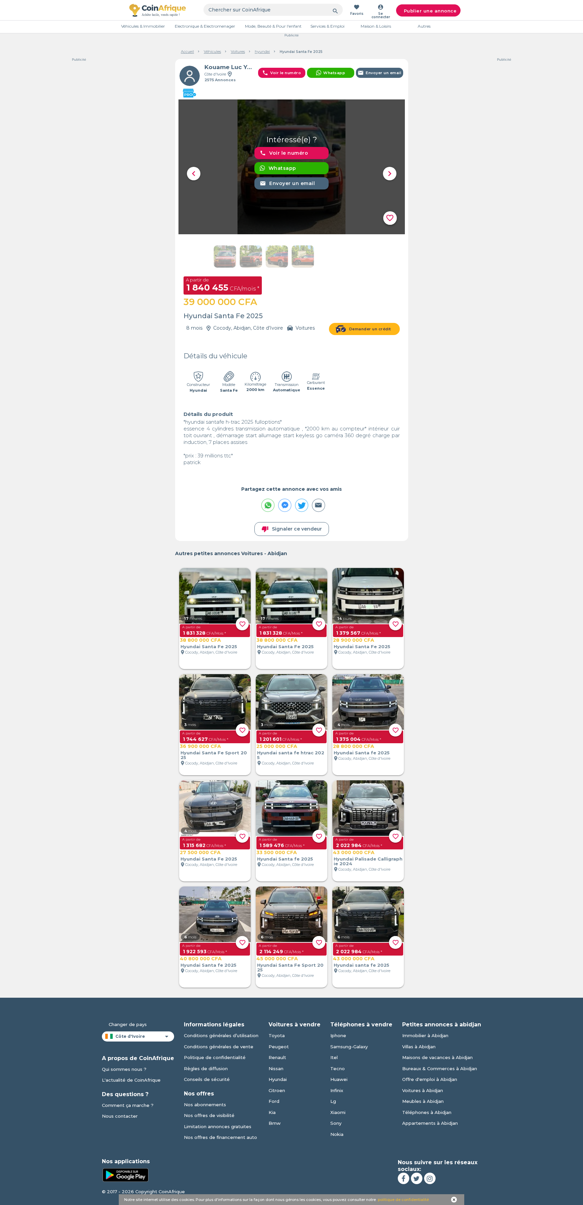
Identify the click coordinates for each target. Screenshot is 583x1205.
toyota (277, 1035)
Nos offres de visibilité (209, 1115)
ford (274, 1101)
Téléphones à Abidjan (426, 1112)
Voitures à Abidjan (422, 1090)
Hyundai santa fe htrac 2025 (290, 755)
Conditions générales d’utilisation (221, 1035)
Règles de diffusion (206, 1068)
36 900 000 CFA (200, 746)
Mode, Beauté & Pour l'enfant (273, 26)
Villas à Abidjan (419, 1046)
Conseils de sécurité (207, 1079)
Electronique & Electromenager (205, 26)
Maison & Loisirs (376, 26)
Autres (424, 26)
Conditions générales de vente (218, 1046)
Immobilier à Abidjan (425, 1035)
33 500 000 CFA (276, 852)
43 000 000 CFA (353, 852)
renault (277, 1057)
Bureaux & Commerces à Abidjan (439, 1068)
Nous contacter (120, 1116)
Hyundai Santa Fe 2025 (209, 646)
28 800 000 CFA (353, 746)
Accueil (187, 51)
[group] (291, 166)
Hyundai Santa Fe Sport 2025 (214, 755)
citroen (277, 1090)
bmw (275, 1123)
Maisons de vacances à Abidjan (437, 1057)
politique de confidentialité (403, 1199)
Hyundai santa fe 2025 (361, 965)
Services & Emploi (327, 26)
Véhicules (212, 51)
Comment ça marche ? (128, 1105)
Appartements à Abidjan (430, 1123)
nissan (276, 1068)
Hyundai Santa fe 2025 (362, 752)
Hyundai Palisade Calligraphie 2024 (368, 861)
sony (335, 1123)
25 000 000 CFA (276, 746)
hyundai (262, 51)
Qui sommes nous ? (124, 1069)
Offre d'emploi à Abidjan (429, 1079)
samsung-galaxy (349, 1046)
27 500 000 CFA (200, 852)
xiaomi (337, 1112)
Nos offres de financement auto (220, 1137)
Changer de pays (128, 1024)
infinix (336, 1090)
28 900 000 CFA (353, 640)
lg (333, 1101)
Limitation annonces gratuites (217, 1126)
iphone (338, 1035)
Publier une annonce (430, 10)
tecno (337, 1068)
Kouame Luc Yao (228, 67)
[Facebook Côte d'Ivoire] (403, 1178)
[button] (193, 173)
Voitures (238, 51)
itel (334, 1057)
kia (272, 1112)
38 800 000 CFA (200, 640)
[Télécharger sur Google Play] (125, 1174)
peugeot (279, 1046)
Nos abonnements (205, 1104)
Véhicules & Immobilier (143, 26)
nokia (336, 1134)
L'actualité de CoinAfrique (131, 1080)
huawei (339, 1079)
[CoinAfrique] (157, 10)
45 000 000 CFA (277, 959)
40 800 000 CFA (201, 959)
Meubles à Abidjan (423, 1101)
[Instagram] (430, 1178)
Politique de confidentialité (215, 1057)
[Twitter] (416, 1178)
